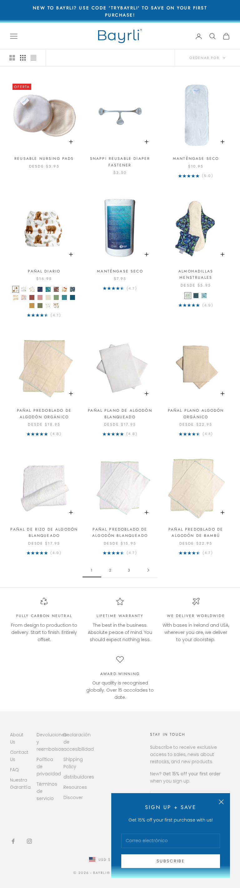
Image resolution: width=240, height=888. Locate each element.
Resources (75, 787)
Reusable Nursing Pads (44, 158)
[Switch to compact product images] (33, 57)
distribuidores (78, 777)
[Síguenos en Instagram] (29, 841)
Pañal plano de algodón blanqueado (120, 413)
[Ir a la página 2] (148, 570)
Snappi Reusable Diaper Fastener (120, 162)
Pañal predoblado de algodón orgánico (44, 413)
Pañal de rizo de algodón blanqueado (44, 532)
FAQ (14, 770)
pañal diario (44, 271)
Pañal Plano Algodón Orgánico (196, 413)
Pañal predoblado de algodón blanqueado (120, 532)
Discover (73, 797)
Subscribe (171, 861)
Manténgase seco (196, 158)
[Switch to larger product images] (12, 57)
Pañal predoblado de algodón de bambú (195, 532)
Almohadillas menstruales (195, 274)
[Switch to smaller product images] (23, 57)
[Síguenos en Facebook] (13, 841)
